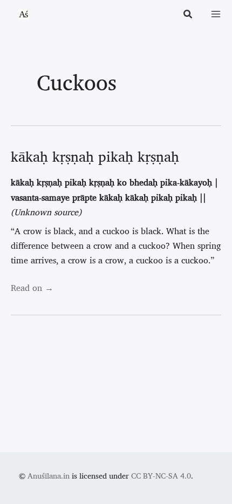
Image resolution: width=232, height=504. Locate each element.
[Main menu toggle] (216, 14)
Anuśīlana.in (49, 475)
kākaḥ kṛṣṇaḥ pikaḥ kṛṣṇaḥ (95, 156)
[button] (188, 15)
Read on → (32, 288)
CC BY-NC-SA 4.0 (161, 475)
